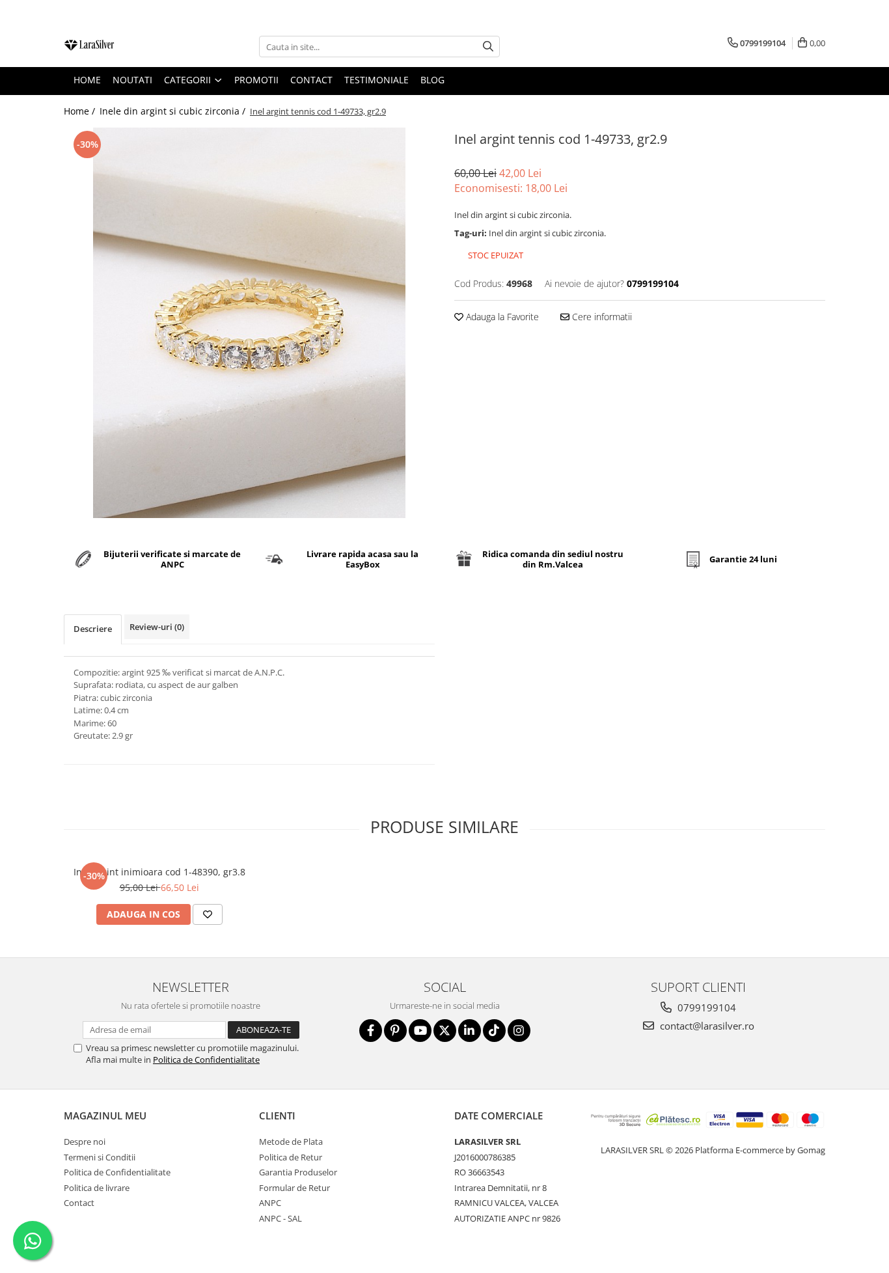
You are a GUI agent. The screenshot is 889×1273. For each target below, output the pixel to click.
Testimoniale (376, 80)
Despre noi (84, 1141)
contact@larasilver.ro (705, 1025)
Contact (79, 1203)
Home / (81, 111)
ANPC (270, 1203)
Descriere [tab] (93, 629)
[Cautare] (488, 46)
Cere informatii (600, 316)
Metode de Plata (291, 1141)
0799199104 (705, 1007)
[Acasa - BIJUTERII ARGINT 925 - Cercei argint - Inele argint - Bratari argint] (129, 46)
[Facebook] (370, 1030)
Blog (432, 80)
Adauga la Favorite (501, 316)
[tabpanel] (249, 323)
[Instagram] (519, 1030)
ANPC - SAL (280, 1218)
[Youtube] (420, 1030)
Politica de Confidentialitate (206, 1059)
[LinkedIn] (469, 1030)
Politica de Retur (290, 1157)
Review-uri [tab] (157, 627)
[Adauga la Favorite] (208, 914)
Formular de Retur (294, 1188)
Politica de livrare (97, 1188)
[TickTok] (494, 1030)
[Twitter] (444, 1030)
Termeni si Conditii (99, 1157)
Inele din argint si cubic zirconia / (174, 111)
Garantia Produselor (298, 1172)
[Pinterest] (395, 1030)
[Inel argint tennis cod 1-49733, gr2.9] (249, 323)
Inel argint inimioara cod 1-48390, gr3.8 (159, 872)
